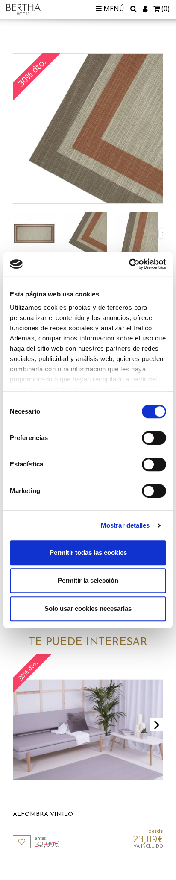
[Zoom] (88, 128)
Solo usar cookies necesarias (88, 608)
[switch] (154, 438)
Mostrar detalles (125, 525)
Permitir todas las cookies (88, 552)
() (165, 8)
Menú (113, 8)
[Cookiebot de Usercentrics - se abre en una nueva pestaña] (128, 264)
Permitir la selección (88, 580)
